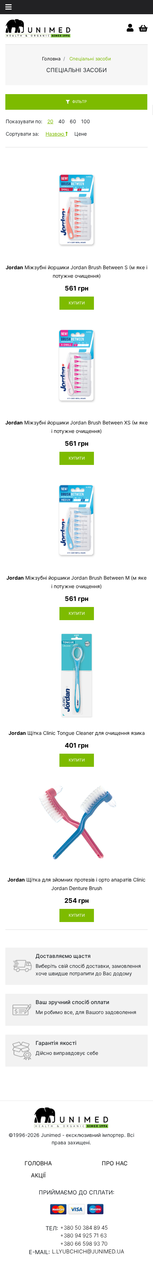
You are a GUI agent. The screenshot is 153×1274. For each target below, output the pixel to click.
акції (38, 1175)
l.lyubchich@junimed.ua (88, 1251)
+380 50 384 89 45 (84, 1227)
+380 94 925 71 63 (83, 1235)
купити (77, 302)
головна (38, 1163)
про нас (115, 1163)
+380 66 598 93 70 (83, 1243)
